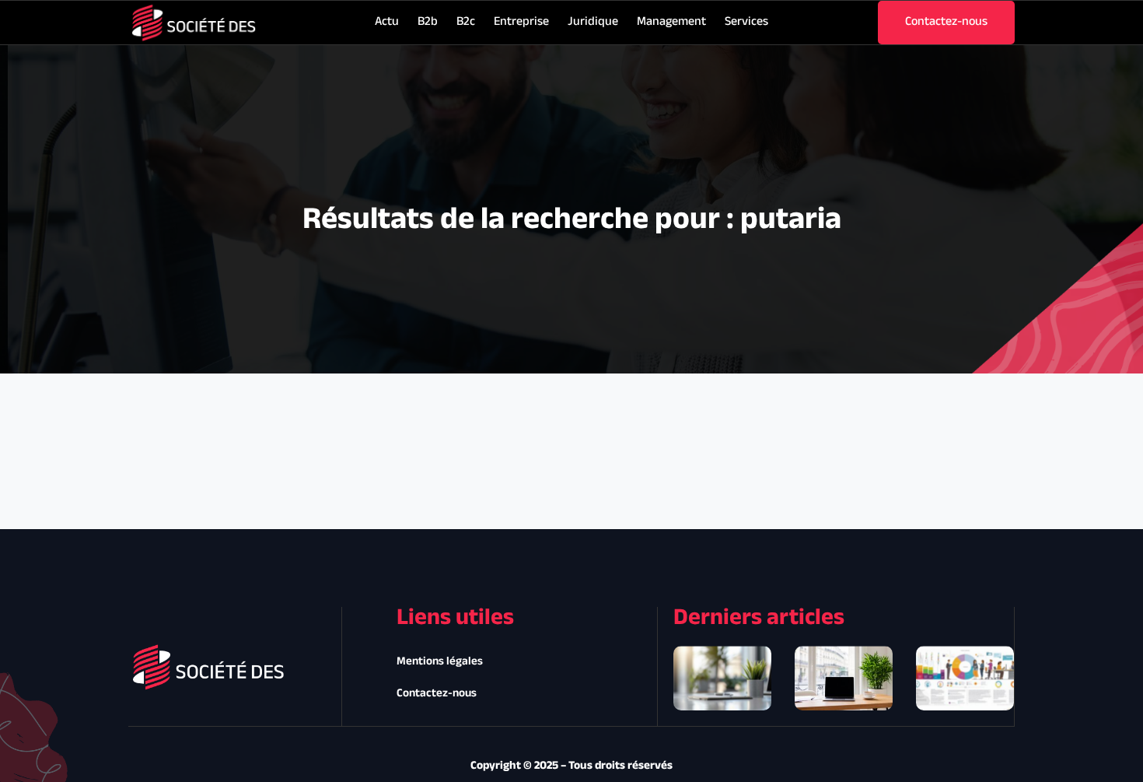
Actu (387, 22)
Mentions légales (440, 662)
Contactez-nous (437, 694)
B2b (428, 22)
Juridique (593, 22)
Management (671, 22)
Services (746, 22)
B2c (465, 22)
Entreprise (521, 22)
